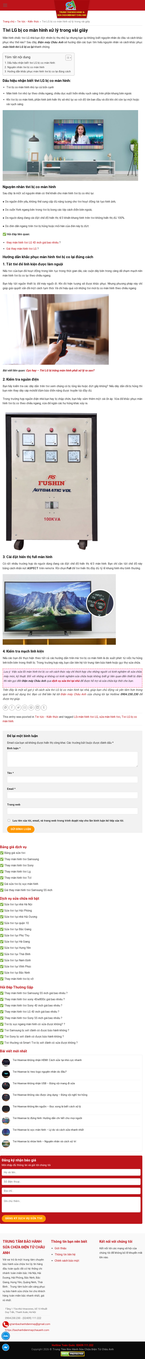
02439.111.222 (84, 1345)
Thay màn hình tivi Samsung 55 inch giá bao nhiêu (34, 993)
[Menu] (5, 5)
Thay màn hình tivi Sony (19, 865)
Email (11, 788)
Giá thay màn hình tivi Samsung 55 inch (28, 890)
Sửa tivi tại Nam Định (17, 960)
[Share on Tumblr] (44, 708)
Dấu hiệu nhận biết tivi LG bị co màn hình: (31, 62)
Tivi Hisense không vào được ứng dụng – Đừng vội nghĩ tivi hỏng (50, 1094)
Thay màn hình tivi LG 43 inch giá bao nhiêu (30, 1011)
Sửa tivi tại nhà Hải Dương (20, 916)
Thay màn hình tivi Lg (17, 871)
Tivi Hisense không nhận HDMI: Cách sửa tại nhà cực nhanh (47, 1060)
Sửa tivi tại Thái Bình (17, 954)
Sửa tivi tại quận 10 (16, 923)
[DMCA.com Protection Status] (73, 1353)
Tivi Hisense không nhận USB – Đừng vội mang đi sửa (44, 1083)
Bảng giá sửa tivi (14, 853)
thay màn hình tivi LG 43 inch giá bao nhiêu (32, 242)
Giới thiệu (60, 1248)
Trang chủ (8, 21)
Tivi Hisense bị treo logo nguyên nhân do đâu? (40, 1071)
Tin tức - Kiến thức (28, 21)
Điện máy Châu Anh (73, 694)
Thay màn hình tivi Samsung (21, 859)
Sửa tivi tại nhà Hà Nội (18, 904)
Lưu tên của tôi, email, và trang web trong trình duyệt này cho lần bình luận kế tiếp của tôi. (68, 820)
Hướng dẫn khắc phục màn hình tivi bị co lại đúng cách (39, 71)
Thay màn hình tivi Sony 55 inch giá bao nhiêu (32, 1018)
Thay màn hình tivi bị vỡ (18, 979)
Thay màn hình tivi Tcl (17, 877)
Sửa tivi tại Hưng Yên (17, 947)
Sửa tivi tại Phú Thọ (16, 935)
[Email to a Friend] (25, 708)
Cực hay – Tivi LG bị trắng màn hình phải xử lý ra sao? (60, 370)
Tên (10, 773)
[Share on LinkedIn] (37, 708)
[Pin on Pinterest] (31, 708)
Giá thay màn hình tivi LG (21, 248)
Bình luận (14, 748)
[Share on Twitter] (18, 708)
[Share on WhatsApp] (5, 708)
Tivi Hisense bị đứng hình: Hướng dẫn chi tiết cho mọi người (47, 1118)
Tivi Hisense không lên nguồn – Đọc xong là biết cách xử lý (47, 1106)
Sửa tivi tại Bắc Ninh (17, 972)
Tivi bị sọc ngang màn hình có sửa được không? (33, 1024)
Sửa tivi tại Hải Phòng (18, 910)
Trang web (13, 804)
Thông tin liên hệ (65, 1254)
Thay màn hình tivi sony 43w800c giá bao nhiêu (33, 999)
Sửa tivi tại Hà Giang (17, 941)
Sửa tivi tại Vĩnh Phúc (17, 966)
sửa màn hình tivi (109, 716)
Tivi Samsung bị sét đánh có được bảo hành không (35, 1030)
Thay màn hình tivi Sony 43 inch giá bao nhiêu (32, 1005)
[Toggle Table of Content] (67, 58)
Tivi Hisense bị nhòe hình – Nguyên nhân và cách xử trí (44, 1141)
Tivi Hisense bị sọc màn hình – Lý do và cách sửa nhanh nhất (48, 1129)
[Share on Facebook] (12, 708)
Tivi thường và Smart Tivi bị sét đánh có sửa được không (40, 1042)
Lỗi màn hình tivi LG (86, 716)
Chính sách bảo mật (67, 1260)
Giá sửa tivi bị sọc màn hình (21, 884)
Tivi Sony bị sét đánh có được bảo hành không (33, 1036)
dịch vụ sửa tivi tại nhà (65, 680)
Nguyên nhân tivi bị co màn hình (25, 67)
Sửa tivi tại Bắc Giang (17, 929)
